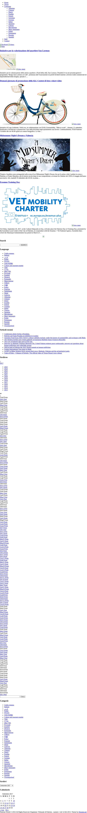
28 (7, 808)
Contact (6, 41)
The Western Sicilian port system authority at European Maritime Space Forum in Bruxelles (34, 340)
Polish (10, 31)
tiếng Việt (7, 271)
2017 (1, 363)
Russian (11, 35)
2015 (6, 386)
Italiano (6, 255)
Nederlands (8, 291)
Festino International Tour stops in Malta (17, 349)
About (6, 4)
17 (14, 803)
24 (14, 805)
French (10, 16)
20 (5, 805)
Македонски (8, 281)
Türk (6, 267)
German (11, 20)
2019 (6, 378)
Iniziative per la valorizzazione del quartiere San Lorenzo (25, 51)
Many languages (14, 29)
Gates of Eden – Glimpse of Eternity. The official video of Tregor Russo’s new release (33, 353)
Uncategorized (9, 326)
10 (14, 801)
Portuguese (12, 33)
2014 (6, 388)
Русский (7, 273)
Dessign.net (83, 812)
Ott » (7, 810)
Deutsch (7, 277)
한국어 (6, 261)
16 (12, 803)
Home (6, 3)
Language (7, 6)
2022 (6, 373)
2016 (6, 384)
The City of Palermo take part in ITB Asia (18, 341)
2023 (6, 371)
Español (7, 275)
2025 (6, 367)
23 (12, 805)
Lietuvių (7, 295)
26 (3, 808)
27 (5, 808)
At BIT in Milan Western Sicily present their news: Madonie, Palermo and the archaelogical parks (36, 351)
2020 (6, 376)
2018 (6, 380)
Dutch (10, 12)
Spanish (11, 37)
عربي (6, 257)
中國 (6, 285)
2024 (6, 369)
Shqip (6, 293)
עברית (6, 269)
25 (1, 808)
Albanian (11, 8)
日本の (6, 283)
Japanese (11, 24)
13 (5, 803)
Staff (5, 39)
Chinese (11, 10)
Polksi (6, 287)
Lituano (11, 26)
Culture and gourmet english (13, 266)
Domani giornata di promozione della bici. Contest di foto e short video (31, 81)
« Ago (2, 810)
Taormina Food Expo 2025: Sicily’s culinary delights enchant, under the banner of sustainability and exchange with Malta (45, 338)
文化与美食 (8, 263)
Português (7, 279)
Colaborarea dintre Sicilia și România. (17, 334)
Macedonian (12, 27)
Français (7, 289)
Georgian (11, 18)
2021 (6, 375)
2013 (6, 390)
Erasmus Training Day (10, 182)
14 (7, 803)
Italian (10, 22)
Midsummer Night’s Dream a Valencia (16, 135)
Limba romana (9, 253)
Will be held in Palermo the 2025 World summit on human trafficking (27, 347)
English (11, 14)
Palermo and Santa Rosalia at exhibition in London (21, 336)
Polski (6, 259)
